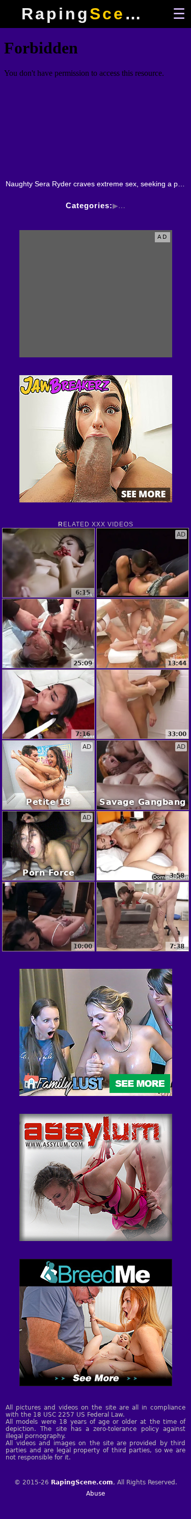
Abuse (95, 1493)
